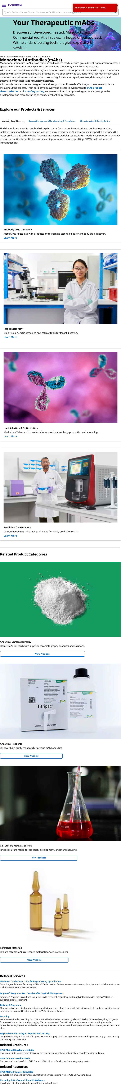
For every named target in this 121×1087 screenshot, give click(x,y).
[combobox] (60, 12)
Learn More (10, 237)
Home (2, 56)
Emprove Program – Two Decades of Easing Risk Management (31, 993)
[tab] (13, 121)
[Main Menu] (4, 5)
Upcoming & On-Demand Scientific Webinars (22, 1080)
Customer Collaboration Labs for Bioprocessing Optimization (30, 981)
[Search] (115, 12)
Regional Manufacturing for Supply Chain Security (25, 1033)
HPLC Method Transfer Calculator (16, 1071)
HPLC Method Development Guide (17, 1050)
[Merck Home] (15, 5)
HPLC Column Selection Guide (15, 1058)
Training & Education (10, 1005)
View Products (42, 653)
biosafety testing (34, 91)
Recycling (4, 1016)
